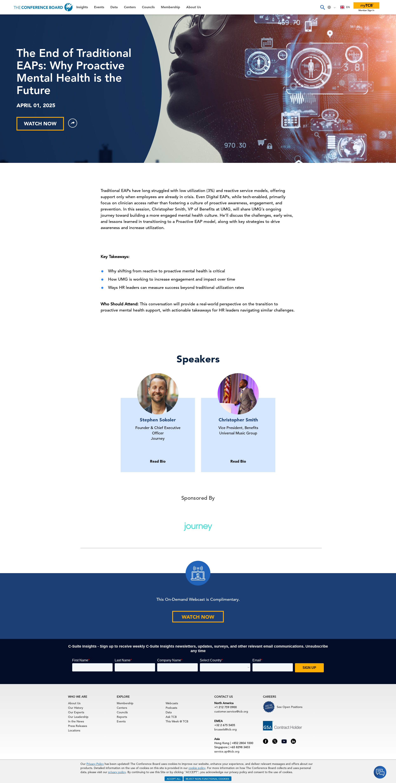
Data (8, 40)
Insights (10, 19)
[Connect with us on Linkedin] (293, 741)
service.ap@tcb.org (226, 751)
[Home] (43, 7)
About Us (12, 82)
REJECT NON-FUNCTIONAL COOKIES (207, 778)
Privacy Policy (95, 764)
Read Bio (158, 461)
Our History (75, 708)
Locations (74, 730)
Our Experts (76, 712)
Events (9, 30)
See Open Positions (289, 707)
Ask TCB (171, 717)
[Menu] (7, 7)
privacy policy (117, 772)
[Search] (322, 7)
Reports (122, 717)
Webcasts (172, 703)
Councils (11, 61)
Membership (14, 72)
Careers (10, 93)
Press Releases (77, 726)
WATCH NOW (40, 124)
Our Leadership (78, 717)
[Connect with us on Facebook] (265, 741)
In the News (76, 721)
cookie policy (197, 768)
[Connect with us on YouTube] (284, 741)
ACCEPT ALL (174, 778)
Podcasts (171, 708)
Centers (11, 51)
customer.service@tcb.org (231, 711)
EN (348, 7)
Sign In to (20, 113)
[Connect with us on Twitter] (274, 741)
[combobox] (345, 7)
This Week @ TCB (18, 103)
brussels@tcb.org (225, 729)
